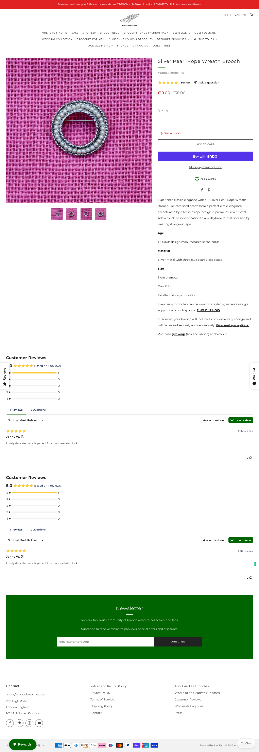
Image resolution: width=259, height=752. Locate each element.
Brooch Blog (110, 32)
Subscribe (178, 641)
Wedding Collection (57, 39)
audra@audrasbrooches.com (26, 694)
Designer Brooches (171, 39)
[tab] (57, 214)
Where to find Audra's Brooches (197, 693)
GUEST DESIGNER (206, 32)
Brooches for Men (91, 39)
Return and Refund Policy (108, 686)
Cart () (240, 14)
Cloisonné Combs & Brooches (131, 39)
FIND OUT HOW (208, 310)
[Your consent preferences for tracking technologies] (255, 564)
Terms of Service (102, 699)
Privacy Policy (100, 693)
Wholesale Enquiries (189, 706)
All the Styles (203, 39)
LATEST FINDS (162, 45)
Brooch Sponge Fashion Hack (146, 32)
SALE (75, 32)
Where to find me (54, 32)
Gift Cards (140, 45)
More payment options (205, 167)
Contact (96, 713)
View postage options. (232, 325)
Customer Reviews (188, 699)
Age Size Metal (99, 45)
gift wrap (178, 334)
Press (178, 713)
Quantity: (163, 110)
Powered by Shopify (211, 745)
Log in (227, 15)
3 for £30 (89, 32)
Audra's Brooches (171, 73)
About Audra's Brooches (192, 686)
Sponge (122, 45)
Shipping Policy (101, 706)
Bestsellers (181, 32)
